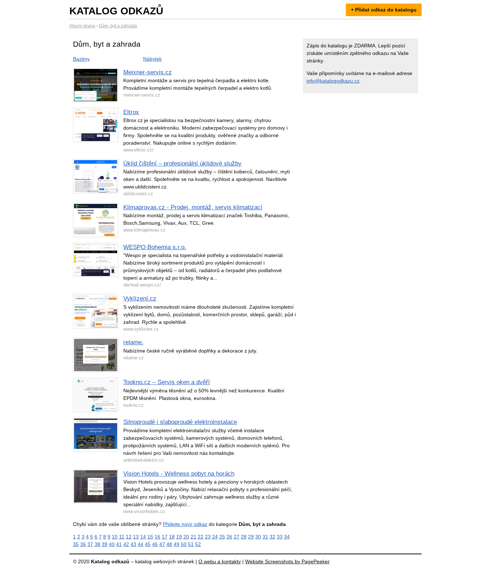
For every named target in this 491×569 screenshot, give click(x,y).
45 (148, 544)
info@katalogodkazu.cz (333, 81)
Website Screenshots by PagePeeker (287, 561)
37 (90, 544)
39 (104, 544)
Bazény (81, 59)
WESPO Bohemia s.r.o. (154, 247)
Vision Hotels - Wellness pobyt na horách (178, 473)
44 (140, 544)
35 (76, 544)
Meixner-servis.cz (147, 72)
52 (198, 544)
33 (280, 537)
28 (244, 537)
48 (169, 544)
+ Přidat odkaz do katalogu (384, 10)
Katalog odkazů (116, 11)
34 (287, 537)
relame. (133, 342)
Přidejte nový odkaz (185, 524)
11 (121, 537)
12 (129, 537)
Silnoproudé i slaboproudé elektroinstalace (180, 422)
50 (184, 544)
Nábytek (152, 59)
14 (143, 537)
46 (155, 544)
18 (172, 537)
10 (115, 537)
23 (208, 537)
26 (229, 537)
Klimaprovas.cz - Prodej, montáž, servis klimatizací (192, 207)
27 (236, 537)
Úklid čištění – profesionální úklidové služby (182, 163)
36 (83, 544)
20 (186, 537)
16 (157, 537)
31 (265, 537)
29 (251, 537)
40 (112, 544)
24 (215, 537)
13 (136, 537)
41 (119, 544)
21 (193, 537)
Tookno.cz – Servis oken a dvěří (166, 382)
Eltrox (131, 112)
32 (272, 537)
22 (200, 537)
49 (176, 544)
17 (165, 537)
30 (258, 537)
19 (179, 537)
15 (150, 537)
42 (126, 544)
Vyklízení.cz (139, 298)
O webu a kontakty (219, 561)
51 (191, 544)
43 (133, 544)
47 (162, 544)
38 (97, 544)
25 (222, 537)
